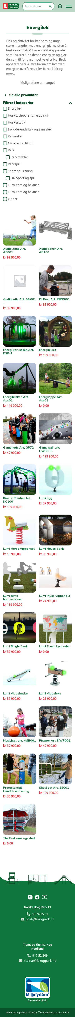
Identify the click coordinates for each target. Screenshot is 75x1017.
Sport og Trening (20, 171)
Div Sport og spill (23, 178)
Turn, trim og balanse (23, 185)
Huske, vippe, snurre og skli (28, 116)
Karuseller (15, 136)
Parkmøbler (19, 157)
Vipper (13, 199)
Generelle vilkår (38, 1000)
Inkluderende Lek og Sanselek (30, 129)
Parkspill (14, 164)
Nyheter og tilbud (20, 143)
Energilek (15, 109)
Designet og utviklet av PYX (54, 1012)
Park (11, 150)
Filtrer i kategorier (18, 103)
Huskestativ (16, 122)
